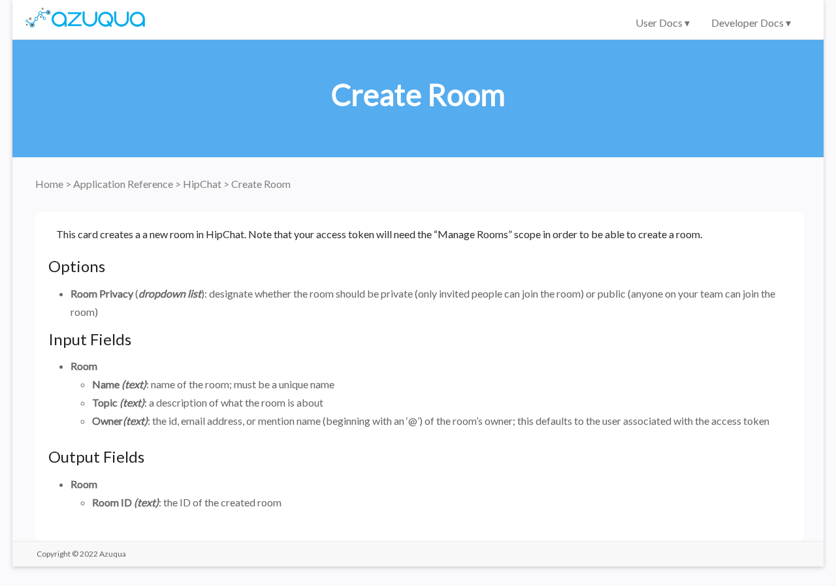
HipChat (203, 183)
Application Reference (124, 183)
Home (50, 183)
